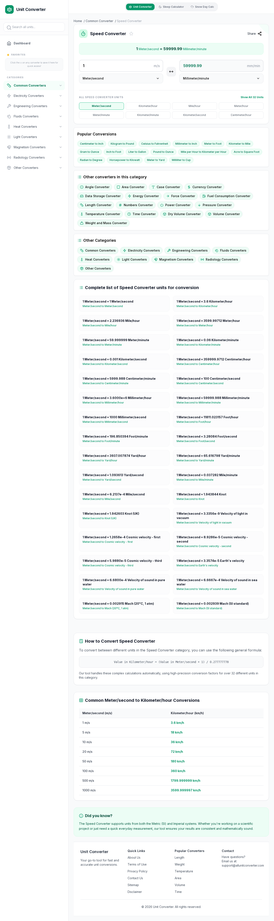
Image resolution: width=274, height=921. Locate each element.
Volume (180, 885)
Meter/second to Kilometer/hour (199, 306)
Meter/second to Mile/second (103, 499)
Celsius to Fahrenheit (154, 143)
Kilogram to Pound (122, 143)
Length (179, 857)
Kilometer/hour (148, 106)
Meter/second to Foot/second (197, 441)
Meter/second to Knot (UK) (101, 518)
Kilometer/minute (148, 115)
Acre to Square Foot (246, 151)
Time (178, 892)
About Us (134, 857)
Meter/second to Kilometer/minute (200, 344)
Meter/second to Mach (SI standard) (201, 608)
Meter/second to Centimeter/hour (200, 364)
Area (178, 878)
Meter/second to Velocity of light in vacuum (206, 522)
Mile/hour (194, 106)
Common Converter (99, 21)
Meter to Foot (213, 143)
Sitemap (133, 885)
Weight (180, 864)
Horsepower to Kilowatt (125, 160)
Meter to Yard (156, 160)
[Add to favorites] (131, 33)
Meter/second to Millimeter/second (107, 421)
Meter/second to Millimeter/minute (200, 402)
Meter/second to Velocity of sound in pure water (115, 589)
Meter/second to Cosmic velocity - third (110, 565)
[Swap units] (171, 71)
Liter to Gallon (137, 151)
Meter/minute (101, 115)
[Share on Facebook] (268, 44)
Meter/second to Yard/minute (197, 460)
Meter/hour (241, 106)
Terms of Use (137, 864)
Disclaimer (135, 892)
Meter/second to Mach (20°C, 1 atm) (107, 608)
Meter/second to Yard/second (104, 479)
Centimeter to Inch (91, 143)
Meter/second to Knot (192, 499)
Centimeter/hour (241, 115)
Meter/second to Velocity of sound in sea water (208, 589)
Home (78, 21)
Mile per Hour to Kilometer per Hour (203, 151)
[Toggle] (60, 85)
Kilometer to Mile (239, 143)
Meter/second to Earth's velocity (199, 565)
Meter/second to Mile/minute (197, 479)
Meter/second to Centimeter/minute (107, 383)
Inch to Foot (113, 151)
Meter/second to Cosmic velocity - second (206, 546)
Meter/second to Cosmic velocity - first (109, 541)
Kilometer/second (194, 115)
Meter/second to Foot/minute (103, 441)
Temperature (184, 871)
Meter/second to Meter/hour (196, 325)
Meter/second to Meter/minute (104, 344)
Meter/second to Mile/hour (101, 325)
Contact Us (135, 878)
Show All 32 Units (252, 97)
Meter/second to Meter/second (104, 306)
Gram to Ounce (89, 151)
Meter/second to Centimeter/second (202, 383)
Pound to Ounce (163, 151)
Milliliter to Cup (181, 160)
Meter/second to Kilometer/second (107, 364)
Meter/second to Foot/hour (195, 421)
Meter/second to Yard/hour (102, 460)
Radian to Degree (91, 160)
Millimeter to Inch (186, 143)
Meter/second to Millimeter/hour (105, 402)
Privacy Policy (137, 871)
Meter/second (101, 106)
